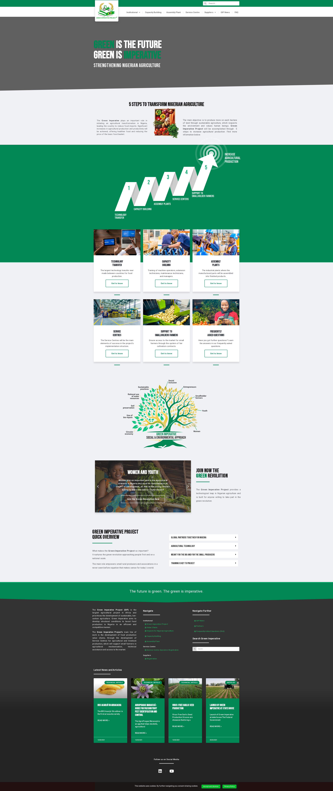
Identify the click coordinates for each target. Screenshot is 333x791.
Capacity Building (153, 12)
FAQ (236, 12)
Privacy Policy (229, 786)
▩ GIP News (199, 621)
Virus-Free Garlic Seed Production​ (183, 706)
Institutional (132, 12)
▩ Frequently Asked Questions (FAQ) (209, 631)
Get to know (117, 283)
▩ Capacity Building (153, 636)
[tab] (203, 537)
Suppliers (208, 12)
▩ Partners (198, 626)
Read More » (103, 720)
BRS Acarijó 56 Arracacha (109, 705)
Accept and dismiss (210, 786)
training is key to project (183, 563)
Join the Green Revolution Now (143, 503)
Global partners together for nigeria (188, 537)
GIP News (225, 12)
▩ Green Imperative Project (156, 624)
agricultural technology (183, 546)
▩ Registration (151, 659)
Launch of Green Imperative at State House (222, 706)
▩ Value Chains (151, 627)
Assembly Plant (173, 12)
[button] (140, 510)
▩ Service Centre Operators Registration (162, 650)
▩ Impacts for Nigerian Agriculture (159, 631)
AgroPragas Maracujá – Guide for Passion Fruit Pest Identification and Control (146, 710)
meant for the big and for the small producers (193, 554)
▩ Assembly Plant (152, 641)
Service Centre (192, 12)
